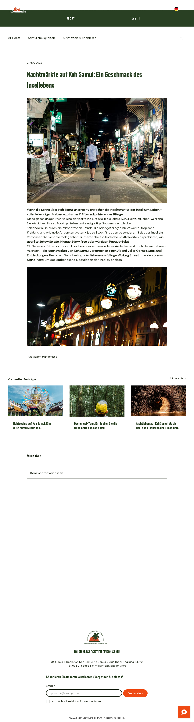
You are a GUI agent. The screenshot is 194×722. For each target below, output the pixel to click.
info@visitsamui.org (114, 666)
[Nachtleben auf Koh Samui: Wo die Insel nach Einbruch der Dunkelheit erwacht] (158, 400)
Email (50, 686)
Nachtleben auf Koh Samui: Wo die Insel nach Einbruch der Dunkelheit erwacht (156, 425)
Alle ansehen (178, 379)
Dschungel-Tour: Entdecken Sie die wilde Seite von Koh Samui (95, 425)
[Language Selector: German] (179, 9)
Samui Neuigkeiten (41, 38)
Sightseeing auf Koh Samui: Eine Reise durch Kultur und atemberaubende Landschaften (32, 425)
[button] (181, 37)
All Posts (14, 38)
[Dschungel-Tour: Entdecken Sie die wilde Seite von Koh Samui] (97, 401)
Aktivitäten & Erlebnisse (79, 38)
